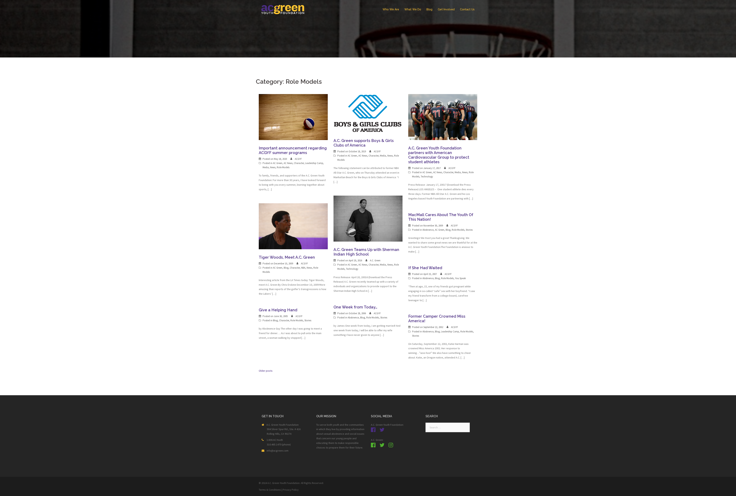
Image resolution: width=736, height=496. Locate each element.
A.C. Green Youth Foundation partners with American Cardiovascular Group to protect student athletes (438, 155)
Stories (469, 229)
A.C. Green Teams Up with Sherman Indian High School (366, 252)
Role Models (283, 167)
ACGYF (298, 159)
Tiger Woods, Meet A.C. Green (287, 257)
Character (299, 163)
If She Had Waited (425, 268)
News (272, 167)
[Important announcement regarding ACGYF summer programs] (293, 117)
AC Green (277, 163)
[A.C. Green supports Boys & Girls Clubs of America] (368, 113)
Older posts (266, 370)
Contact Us (467, 9)
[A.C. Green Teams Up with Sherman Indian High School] (368, 218)
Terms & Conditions (270, 489)
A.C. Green (375, 260)
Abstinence (428, 229)
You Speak (460, 278)
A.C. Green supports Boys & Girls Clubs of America (364, 143)
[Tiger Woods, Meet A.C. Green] (293, 226)
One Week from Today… (355, 307)
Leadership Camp (314, 163)
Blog (429, 9)
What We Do (412, 9)
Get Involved (446, 9)
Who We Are (391, 9)
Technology (427, 176)
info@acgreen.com (277, 450)
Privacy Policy (291, 489)
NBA (303, 267)
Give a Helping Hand (278, 310)
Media (266, 167)
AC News (288, 163)
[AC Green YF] (283, 9)
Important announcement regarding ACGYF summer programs (293, 150)
